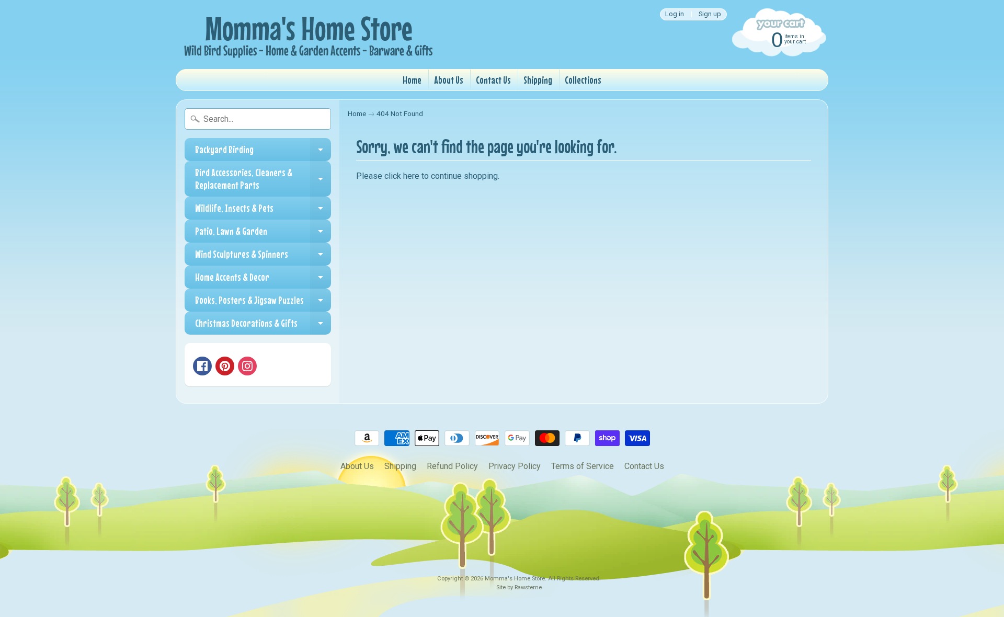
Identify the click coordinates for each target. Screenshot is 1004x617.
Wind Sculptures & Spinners (263, 257)
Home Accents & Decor (263, 280)
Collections (583, 80)
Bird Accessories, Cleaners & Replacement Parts (263, 179)
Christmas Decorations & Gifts (263, 326)
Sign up (710, 14)
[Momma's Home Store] (306, 34)
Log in (674, 14)
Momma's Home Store (515, 578)
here (411, 176)
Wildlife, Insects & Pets (263, 211)
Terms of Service (582, 466)
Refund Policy (452, 466)
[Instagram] (247, 366)
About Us (448, 80)
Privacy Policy (514, 466)
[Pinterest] (224, 366)
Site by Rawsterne (519, 587)
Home (412, 80)
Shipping (537, 80)
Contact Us (493, 80)
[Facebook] (202, 366)
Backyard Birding (263, 152)
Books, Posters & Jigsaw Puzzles (263, 303)
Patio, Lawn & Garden (263, 234)
